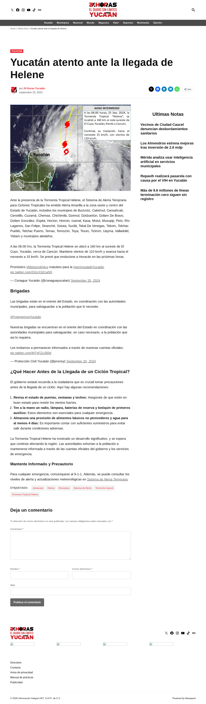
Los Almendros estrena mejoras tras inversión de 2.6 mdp (167, 145)
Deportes (128, 22)
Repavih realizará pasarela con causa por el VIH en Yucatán (166, 178)
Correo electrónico (82, 569)
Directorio (15, 662)
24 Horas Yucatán (34, 88)
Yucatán (48, 22)
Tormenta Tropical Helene (25, 494)
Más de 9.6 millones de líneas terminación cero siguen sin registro (164, 194)
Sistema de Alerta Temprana (107, 479)
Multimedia (143, 22)
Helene (51, 488)
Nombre (15, 569)
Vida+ (116, 22)
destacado (38, 488)
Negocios (103, 22)
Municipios (63, 22)
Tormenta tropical (104, 488)
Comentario (17, 529)
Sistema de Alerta (82, 488)
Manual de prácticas (21, 677)
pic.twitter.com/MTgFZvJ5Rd (30, 353)
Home (13, 29)
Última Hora (23, 29)
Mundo (90, 22)
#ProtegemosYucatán (25, 317)
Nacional (78, 22)
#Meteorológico (37, 267)
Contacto (15, 667)
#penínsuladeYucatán (88, 267)
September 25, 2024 (85, 280)
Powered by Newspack (184, 698)
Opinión (157, 22)
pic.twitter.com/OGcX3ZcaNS (31, 272)
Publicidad (16, 682)
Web (12, 585)
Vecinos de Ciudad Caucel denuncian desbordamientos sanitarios (164, 129)
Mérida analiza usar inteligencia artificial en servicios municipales (166, 161)
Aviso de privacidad (21, 672)
